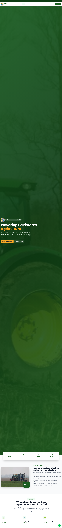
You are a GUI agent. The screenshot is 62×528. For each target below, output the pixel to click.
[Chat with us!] (59, 525)
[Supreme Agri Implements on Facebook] (53, 1)
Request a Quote (19, 241)
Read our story (35, 488)
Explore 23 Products (6, 241)
